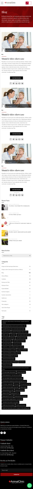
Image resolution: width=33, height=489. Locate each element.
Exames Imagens (5, 291)
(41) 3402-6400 (3, 447)
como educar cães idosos (8, 358)
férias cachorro (21, 372)
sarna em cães (5, 393)
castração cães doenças (8, 337)
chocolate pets (17, 343)
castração (13, 334)
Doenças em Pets (6, 282)
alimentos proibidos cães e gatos (20, 331)
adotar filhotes (6, 331)
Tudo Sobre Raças (6, 307)
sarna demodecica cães (8, 390)
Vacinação (4, 310)
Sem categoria (5, 304)
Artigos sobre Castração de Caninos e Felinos (12, 269)
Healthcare (4, 298)
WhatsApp (11, 447)
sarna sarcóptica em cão (21, 396)
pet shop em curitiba (25, 384)
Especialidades (5, 288)
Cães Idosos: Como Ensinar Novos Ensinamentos (19, 205)
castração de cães (6, 340)
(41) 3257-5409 (3, 454)
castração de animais (21, 337)
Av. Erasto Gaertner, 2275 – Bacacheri (8, 453)
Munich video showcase (13, 58)
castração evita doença (19, 340)
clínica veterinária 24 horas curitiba (11, 352)
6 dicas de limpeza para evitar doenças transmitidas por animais (15, 322)
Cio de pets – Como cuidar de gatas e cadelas (12, 346)
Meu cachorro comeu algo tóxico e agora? (12, 378)
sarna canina (23, 387)
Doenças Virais (5, 285)
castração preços (6, 343)
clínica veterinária (22, 349)
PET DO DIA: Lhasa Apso (7, 384)
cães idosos (22, 361)
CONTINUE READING (16, 78)
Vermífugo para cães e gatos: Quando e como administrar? (16, 408)
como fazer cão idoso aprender (9, 361)
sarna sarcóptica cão (7, 396)
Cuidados (4, 279)
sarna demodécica (19, 390)
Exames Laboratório (6, 295)
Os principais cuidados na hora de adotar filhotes (14, 381)
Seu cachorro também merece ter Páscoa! (12, 399)
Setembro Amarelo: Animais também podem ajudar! (20, 232)
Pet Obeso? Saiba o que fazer (15, 214)
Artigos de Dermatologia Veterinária (10, 266)
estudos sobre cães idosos (8, 372)
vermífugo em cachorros (8, 405)
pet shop (16, 384)
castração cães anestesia (23, 334)
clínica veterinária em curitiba (9, 355)
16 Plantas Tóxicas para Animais (15, 240)
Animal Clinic (5, 334)
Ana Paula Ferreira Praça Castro (14, 49)
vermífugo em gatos (20, 405)
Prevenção (4, 301)
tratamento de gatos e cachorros (10, 402)
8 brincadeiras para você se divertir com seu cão (14, 326)
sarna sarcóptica (15, 393)
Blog (3, 272)
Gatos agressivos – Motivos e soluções (11, 375)
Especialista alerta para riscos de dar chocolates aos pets (15, 368)
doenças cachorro (7, 364)
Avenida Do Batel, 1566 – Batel (6, 446)
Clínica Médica (5, 276)
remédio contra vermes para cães (10, 387)
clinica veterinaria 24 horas (9, 349)
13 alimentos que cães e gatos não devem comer (13, 328)
